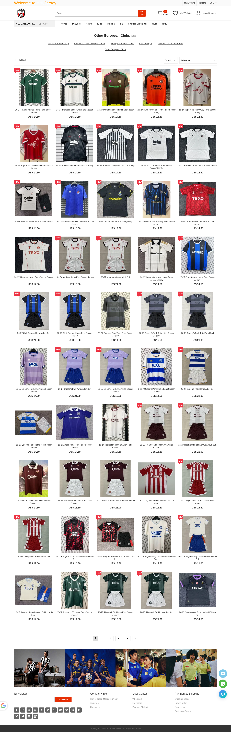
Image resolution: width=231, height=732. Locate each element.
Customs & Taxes (183, 711)
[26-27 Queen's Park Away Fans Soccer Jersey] (33, 366)
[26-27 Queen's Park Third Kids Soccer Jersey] (156, 311)
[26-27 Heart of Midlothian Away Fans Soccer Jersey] (115, 422)
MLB (154, 23)
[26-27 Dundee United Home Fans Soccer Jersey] (156, 87)
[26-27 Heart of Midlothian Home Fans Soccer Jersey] (33, 478)
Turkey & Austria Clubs (122, 43)
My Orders (137, 703)
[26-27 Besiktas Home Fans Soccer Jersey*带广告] (156, 143)
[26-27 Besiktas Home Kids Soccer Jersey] (33, 199)
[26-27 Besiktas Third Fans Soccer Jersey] (74, 143)
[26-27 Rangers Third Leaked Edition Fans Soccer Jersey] (74, 534)
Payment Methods (140, 707)
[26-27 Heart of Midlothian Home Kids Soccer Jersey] (74, 478)
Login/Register (209, 13)
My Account (189, 3)
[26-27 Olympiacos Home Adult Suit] (33, 534)
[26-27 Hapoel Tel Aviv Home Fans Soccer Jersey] (33, 143)
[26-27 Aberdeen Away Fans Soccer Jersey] (33, 255)
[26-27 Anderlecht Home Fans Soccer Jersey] (74, 422)
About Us (94, 703)
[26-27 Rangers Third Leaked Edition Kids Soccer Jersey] (115, 534)
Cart (165, 14)
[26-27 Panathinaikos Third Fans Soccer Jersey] (115, 87)
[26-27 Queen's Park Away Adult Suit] (74, 366)
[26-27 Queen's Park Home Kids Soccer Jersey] (33, 422)
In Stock (22, 60)
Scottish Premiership (58, 43)
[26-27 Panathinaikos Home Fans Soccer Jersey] (33, 87)
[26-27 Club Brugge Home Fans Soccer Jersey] (197, 255)
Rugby (111, 23)
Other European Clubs (115, 49)
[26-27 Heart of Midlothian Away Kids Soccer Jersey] (156, 422)
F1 (121, 23)
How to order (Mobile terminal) (104, 699)
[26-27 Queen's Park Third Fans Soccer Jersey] (115, 311)
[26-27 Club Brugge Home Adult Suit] (33, 311)
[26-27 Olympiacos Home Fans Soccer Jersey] (156, 478)
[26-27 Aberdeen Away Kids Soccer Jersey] (74, 255)
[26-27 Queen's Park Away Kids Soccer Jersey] (115, 366)
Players (76, 23)
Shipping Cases (182, 699)
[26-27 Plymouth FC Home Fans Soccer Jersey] (74, 590)
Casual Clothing (137, 23)
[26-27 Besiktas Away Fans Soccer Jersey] (115, 143)
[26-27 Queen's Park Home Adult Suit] (197, 366)
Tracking (202, 3)
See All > (43, 24)
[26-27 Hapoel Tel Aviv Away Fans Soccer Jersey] (197, 87)
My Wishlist (186, 13)
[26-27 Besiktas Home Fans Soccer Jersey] (197, 143)
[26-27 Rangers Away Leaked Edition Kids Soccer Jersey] (33, 590)
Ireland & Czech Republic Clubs (89, 43)
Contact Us (95, 707)
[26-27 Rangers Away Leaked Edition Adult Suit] (197, 534)
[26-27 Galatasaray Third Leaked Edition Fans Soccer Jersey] (197, 590)
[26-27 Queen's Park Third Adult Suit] (197, 311)
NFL (164, 23)
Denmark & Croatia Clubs (170, 43)
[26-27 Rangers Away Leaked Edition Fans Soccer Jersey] (156, 534)
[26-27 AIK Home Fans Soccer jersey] (115, 199)
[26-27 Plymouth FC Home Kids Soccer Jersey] (115, 590)
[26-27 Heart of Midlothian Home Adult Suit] (115, 478)
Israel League (145, 43)
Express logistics (182, 707)
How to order (181, 703)
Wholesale (137, 699)
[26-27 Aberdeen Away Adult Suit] (115, 255)
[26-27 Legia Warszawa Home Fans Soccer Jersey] (156, 255)
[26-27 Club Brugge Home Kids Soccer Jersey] (74, 311)
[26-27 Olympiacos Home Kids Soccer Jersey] (197, 478)
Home (64, 23)
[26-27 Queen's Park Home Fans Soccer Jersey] (156, 366)
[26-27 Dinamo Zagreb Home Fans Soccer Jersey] (74, 199)
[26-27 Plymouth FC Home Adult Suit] (156, 590)
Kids (99, 23)
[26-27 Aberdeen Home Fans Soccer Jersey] (197, 199)
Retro (89, 23)
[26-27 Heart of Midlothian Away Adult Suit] (197, 422)
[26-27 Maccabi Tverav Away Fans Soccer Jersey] (156, 199)
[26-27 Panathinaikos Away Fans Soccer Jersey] (74, 87)
